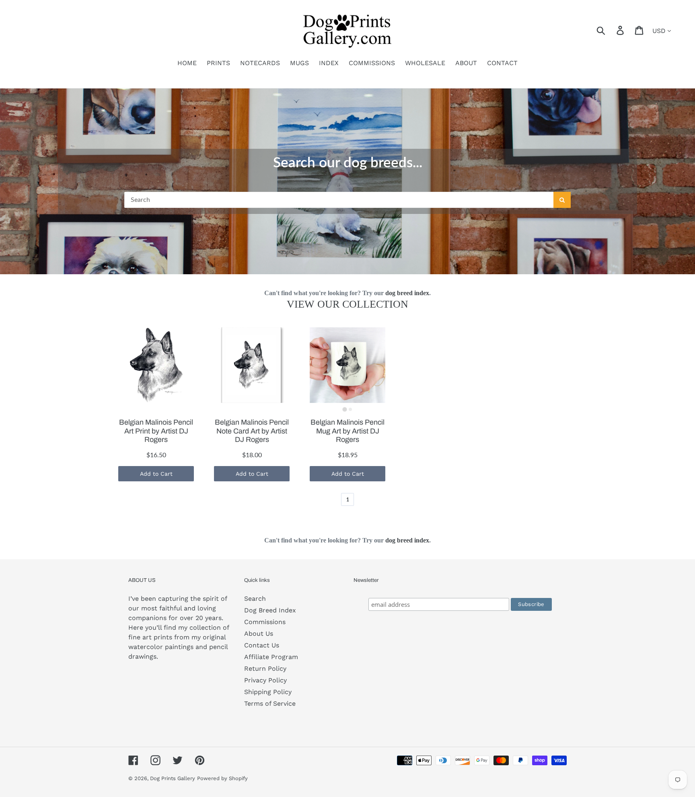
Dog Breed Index (270, 610)
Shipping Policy (268, 692)
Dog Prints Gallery (172, 778)
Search (255, 598)
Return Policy (265, 668)
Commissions (265, 622)
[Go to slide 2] (350, 409)
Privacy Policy (265, 680)
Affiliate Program (271, 657)
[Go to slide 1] (344, 409)
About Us (258, 633)
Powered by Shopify (222, 778)
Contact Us (261, 645)
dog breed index (407, 293)
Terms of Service (270, 703)
